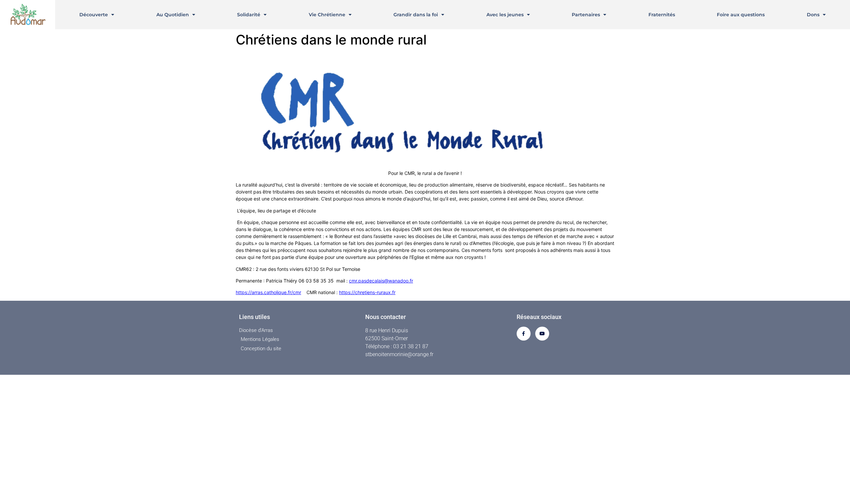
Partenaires (586, 15)
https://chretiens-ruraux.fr (367, 292)
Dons (813, 15)
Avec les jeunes (505, 15)
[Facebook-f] (524, 334)
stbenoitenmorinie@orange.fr (399, 354)
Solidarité (248, 15)
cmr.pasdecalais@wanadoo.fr (381, 280)
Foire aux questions (741, 15)
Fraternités (661, 15)
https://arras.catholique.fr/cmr (268, 292)
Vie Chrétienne (327, 15)
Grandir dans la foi (415, 15)
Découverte (93, 15)
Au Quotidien (172, 15)
